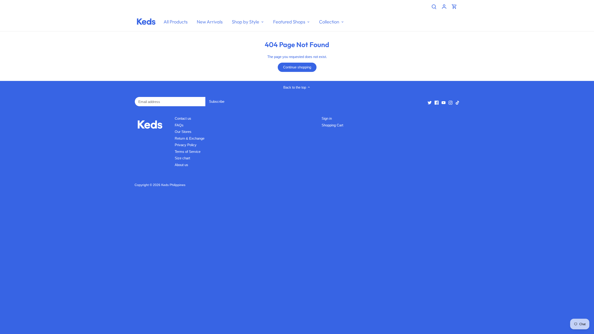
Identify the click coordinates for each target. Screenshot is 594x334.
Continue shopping (297, 67)
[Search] (434, 6)
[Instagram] (450, 102)
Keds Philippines (173, 185)
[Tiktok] (457, 102)
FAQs (179, 125)
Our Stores (183, 132)
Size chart (182, 158)
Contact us (183, 118)
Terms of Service (187, 152)
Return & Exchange (189, 138)
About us (181, 165)
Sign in (327, 118)
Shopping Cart (332, 125)
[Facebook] (437, 102)
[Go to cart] (454, 6)
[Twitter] (430, 102)
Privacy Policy (186, 145)
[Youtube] (444, 102)
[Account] (444, 6)
